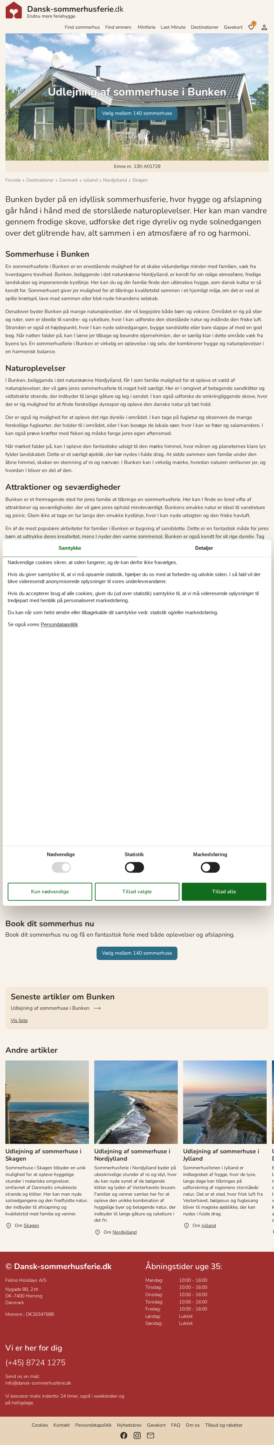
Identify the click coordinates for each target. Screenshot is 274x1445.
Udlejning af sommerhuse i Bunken (50, 1008)
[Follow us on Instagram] (137, 1435)
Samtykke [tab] (69, 548)
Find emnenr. (118, 27)
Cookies (40, 1425)
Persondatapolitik (93, 1425)
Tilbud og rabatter (224, 1425)
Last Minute (173, 27)
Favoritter (254, 23)
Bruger (264, 27)
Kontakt (61, 1425)
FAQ (175, 1425)
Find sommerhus (82, 27)
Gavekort (233, 27)
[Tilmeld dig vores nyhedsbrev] (150, 1435)
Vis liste (19, 1020)
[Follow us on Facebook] (124, 1435)
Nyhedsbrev (129, 1425)
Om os (193, 1425)
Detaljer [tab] (204, 548)
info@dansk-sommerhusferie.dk (38, 1383)
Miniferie (146, 27)
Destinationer (205, 27)
